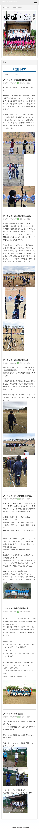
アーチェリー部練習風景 (13, 714)
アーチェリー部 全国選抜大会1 (15, 360)
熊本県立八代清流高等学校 (10, 1)
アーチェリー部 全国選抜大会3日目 (17, 80)
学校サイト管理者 (25, 83)
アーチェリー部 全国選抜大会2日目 (17, 216)
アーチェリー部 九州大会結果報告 (17, 496)
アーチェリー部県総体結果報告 (15, 608)
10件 (17, 75)
